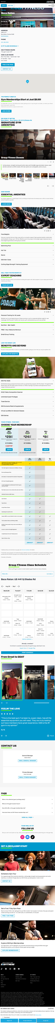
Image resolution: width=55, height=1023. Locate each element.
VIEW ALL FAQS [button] (27, 817)
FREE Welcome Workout (20, 978)
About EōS (3, 977)
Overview (51, 1008)
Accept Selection (27, 1020)
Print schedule (27, 652)
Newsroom (3, 984)
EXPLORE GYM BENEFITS (10, 354)
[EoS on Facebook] (6, 969)
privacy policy (38, 1014)
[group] (4, 175)
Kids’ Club (17, 980)
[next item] (53, 162)
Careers (2, 986)
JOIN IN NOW (6, 111)
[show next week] (3, 586)
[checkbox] (5, 1017)
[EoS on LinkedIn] (14, 969)
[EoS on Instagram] (10, 969)
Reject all (9, 1020)
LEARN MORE (6, 204)
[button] (53, 234)
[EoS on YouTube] (19, 969)
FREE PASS (10, 5)
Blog (2, 982)
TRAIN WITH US (7, 285)
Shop (31, 982)
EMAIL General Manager (27, 760)
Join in (29, 542)
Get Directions (4, 36)
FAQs (2, 980)
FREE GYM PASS (7, 64)
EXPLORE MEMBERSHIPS (10, 950)
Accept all (45, 1020)
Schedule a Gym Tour (34, 978)
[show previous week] (18, 586)
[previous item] (48, 162)
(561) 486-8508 (4, 42)
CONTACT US (7, 69)
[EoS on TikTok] (1, 969)
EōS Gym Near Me (5, 978)
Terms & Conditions (26, 549)
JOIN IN (4, 5)
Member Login (18, 977)
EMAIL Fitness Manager (27, 777)
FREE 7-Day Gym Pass (35, 977)
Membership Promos (34, 980)
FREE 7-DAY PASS (7, 916)
